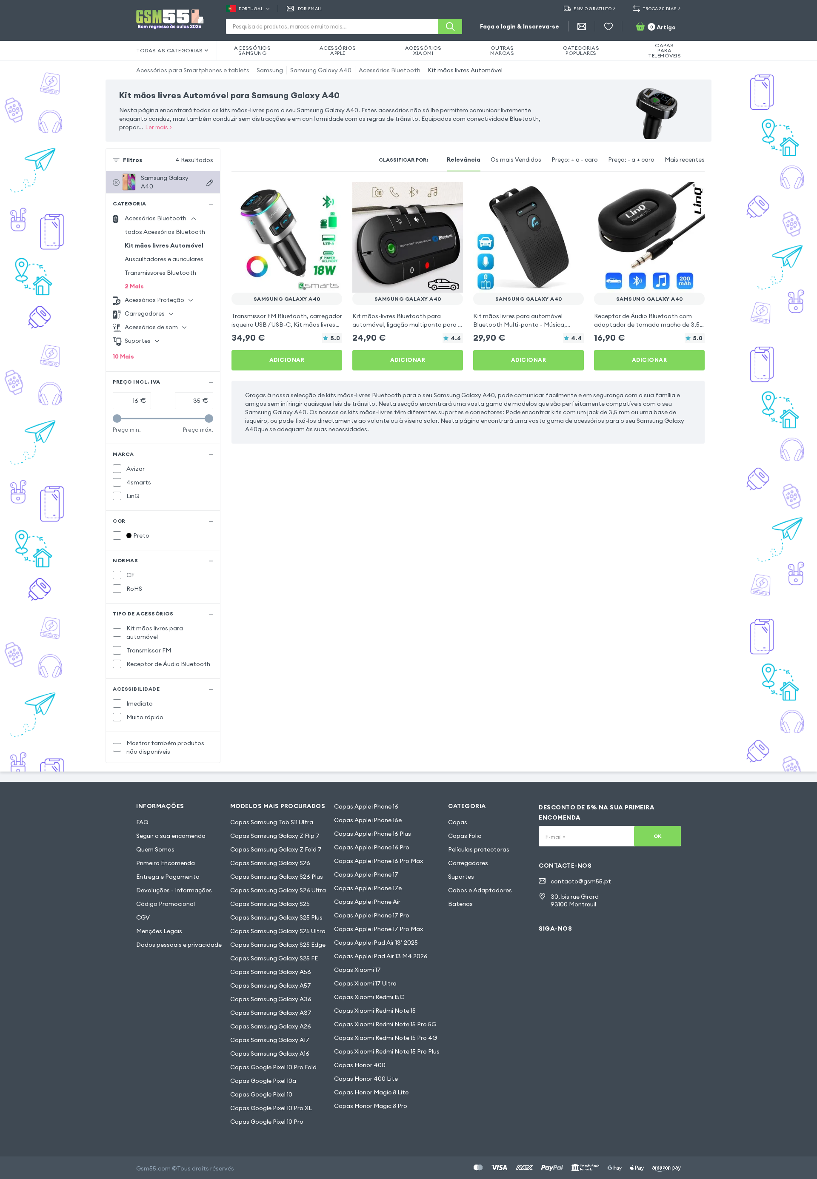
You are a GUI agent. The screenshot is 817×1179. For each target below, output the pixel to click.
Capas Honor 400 (360, 1065)
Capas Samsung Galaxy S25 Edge (278, 944)
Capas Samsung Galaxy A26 (270, 1026)
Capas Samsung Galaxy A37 (270, 1013)
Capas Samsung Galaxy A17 (269, 1040)
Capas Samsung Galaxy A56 (270, 972)
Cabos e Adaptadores (480, 890)
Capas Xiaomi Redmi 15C (369, 997)
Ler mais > (159, 127)
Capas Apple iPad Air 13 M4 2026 (381, 956)
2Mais (134, 286)
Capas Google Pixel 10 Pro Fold (273, 1067)
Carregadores (468, 863)
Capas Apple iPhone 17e (368, 888)
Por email (310, 8)
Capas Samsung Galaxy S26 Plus (276, 876)
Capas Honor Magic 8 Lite (371, 1092)
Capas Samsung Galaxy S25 (270, 904)
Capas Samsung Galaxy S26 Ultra (278, 890)
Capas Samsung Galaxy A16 (269, 1053)
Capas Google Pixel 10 (261, 1094)
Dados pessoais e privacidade (179, 944)
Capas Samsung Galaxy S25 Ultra (278, 931)
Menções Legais (159, 931)
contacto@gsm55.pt (581, 881)
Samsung (270, 70)
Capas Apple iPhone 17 (366, 874)
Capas (457, 822)
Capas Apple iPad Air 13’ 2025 (376, 942)
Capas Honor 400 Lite (366, 1078)
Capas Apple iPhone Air (367, 902)
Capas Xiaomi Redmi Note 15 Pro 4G (385, 1038)
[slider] (117, 418)
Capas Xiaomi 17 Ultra (365, 983)
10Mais (123, 356)
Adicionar (287, 359)
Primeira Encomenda (165, 863)
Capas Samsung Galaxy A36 (270, 999)
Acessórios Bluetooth (389, 70)
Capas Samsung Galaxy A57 (270, 985)
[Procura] (450, 26)
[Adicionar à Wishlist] (330, 194)
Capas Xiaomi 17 (357, 970)
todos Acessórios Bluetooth (165, 232)
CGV (143, 917)
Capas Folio (465, 836)
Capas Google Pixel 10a (263, 1081)
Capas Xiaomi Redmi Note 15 (375, 1010)
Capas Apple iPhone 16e (368, 820)
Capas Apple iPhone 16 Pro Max (378, 861)
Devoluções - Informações (174, 890)
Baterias (460, 904)
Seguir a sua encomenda (171, 836)
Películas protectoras (478, 849)
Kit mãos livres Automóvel (465, 70)
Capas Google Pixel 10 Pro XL (271, 1108)
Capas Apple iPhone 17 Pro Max (378, 929)
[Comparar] (313, 194)
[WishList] (608, 26)
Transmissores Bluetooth (160, 272)
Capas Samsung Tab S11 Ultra (271, 822)
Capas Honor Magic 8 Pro (370, 1106)
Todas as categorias (169, 50)
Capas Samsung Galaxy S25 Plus (276, 917)
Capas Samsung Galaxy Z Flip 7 (275, 836)
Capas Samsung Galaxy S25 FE (274, 958)
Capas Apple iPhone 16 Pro (371, 847)
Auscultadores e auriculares (164, 259)
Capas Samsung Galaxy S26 (270, 863)
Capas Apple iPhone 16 (366, 806)
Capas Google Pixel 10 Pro (266, 1121)
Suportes (461, 876)
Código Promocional (165, 904)
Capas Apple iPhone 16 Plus (372, 833)
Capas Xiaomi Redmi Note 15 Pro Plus (387, 1051)
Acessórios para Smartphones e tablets (192, 70)
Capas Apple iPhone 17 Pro (371, 915)
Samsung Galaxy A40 (320, 70)
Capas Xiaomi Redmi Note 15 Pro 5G (385, 1024)
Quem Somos (155, 849)
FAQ (142, 822)
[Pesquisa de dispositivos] (209, 182)
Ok (658, 836)
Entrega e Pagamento (168, 876)
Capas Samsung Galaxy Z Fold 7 (276, 849)
